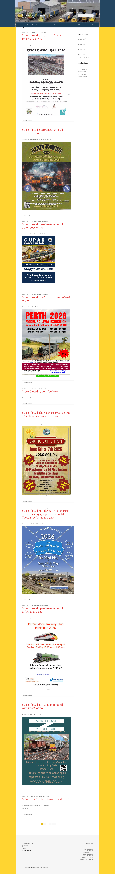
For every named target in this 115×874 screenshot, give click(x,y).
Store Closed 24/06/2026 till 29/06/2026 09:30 (46, 298)
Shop (28, 24)
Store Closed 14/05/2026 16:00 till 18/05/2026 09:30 (42, 609)
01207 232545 (27, 850)
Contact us (56, 24)
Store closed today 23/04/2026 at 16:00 (45, 799)
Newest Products (42, 24)
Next (54, 824)
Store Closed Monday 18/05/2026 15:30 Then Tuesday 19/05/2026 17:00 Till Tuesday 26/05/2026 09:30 (45, 514)
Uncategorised (29, 120)
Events (50, 24)
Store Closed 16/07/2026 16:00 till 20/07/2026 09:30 (42, 225)
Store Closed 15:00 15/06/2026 (40, 391)
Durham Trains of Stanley (39, 15)
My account (34, 24)
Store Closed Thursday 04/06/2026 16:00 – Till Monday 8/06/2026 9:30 (47, 414)
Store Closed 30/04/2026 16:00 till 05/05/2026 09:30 (43, 706)
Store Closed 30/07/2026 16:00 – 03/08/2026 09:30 (42, 36)
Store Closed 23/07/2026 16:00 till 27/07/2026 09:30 (42, 131)
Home (23, 24)
